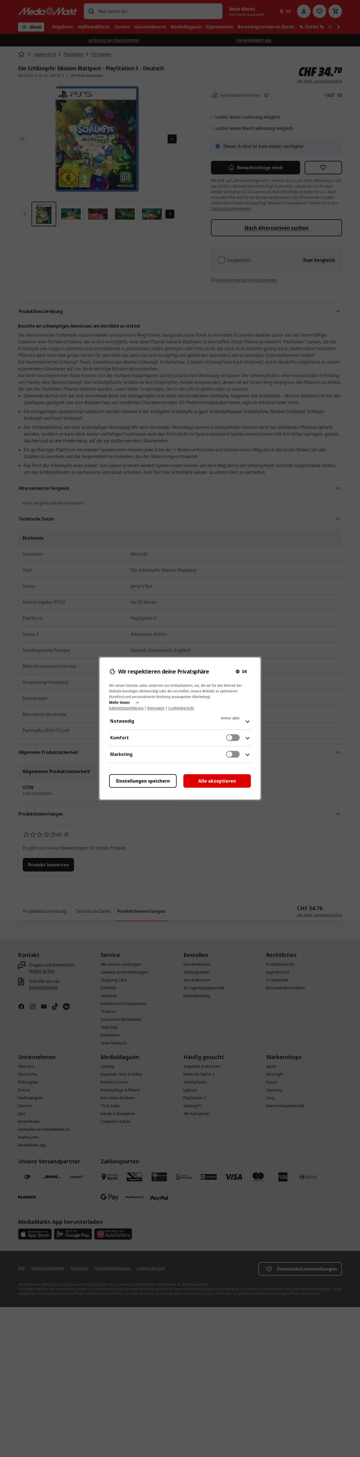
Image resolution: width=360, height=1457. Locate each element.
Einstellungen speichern (143, 781)
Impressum (156, 708)
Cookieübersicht (181, 708)
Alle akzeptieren (217, 781)
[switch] (233, 737)
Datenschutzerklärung (126, 708)
